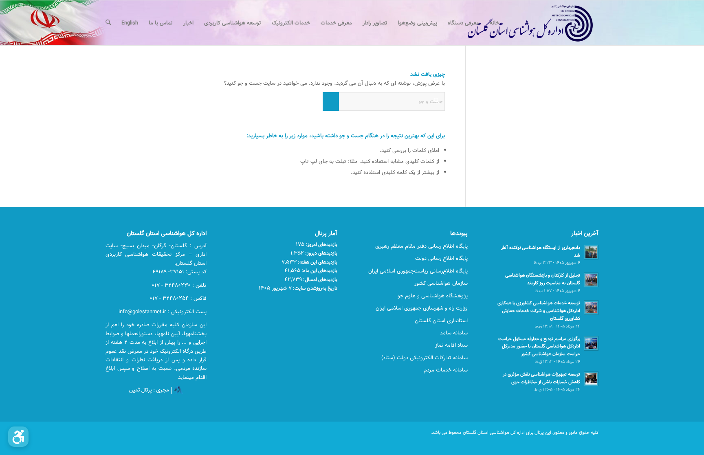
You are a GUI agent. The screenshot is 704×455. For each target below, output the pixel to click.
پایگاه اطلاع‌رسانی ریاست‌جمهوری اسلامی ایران (418, 270)
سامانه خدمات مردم (446, 369)
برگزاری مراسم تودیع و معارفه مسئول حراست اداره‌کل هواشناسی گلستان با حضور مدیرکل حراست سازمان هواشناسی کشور (539, 346)
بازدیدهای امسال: (319, 279)
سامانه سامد (454, 332)
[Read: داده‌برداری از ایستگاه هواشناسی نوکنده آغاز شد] (591, 252)
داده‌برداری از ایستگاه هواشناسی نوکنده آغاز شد (540, 251)
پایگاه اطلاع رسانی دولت (441, 258)
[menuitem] (494, 22)
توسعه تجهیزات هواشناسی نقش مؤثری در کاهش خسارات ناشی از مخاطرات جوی (541, 378)
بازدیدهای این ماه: (318, 270)
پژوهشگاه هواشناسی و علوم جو (433, 295)
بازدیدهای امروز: (320, 244)
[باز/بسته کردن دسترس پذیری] (18, 436)
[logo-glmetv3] (518, 22)
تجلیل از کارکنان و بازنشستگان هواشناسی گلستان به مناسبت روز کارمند (542, 279)
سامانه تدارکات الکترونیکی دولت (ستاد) (424, 357)
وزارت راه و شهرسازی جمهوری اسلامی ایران (422, 307)
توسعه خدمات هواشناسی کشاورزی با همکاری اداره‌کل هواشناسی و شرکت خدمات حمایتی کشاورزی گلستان (538, 310)
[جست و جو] (108, 22)
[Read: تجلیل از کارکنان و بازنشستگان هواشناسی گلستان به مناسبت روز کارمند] (591, 280)
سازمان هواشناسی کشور (441, 283)
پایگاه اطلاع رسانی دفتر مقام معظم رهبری (421, 246)
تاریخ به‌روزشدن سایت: (314, 288)
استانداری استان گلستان (441, 320)
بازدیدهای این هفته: (317, 262)
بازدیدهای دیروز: (320, 253)
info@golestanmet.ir (142, 311)
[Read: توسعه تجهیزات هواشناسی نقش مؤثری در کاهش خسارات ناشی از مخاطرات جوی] (591, 378)
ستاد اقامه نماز (451, 345)
